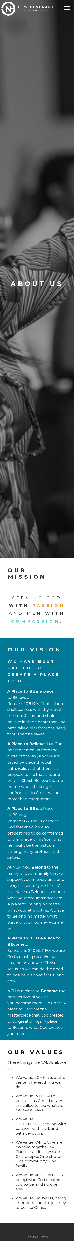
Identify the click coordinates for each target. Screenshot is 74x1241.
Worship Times (37, 1237)
